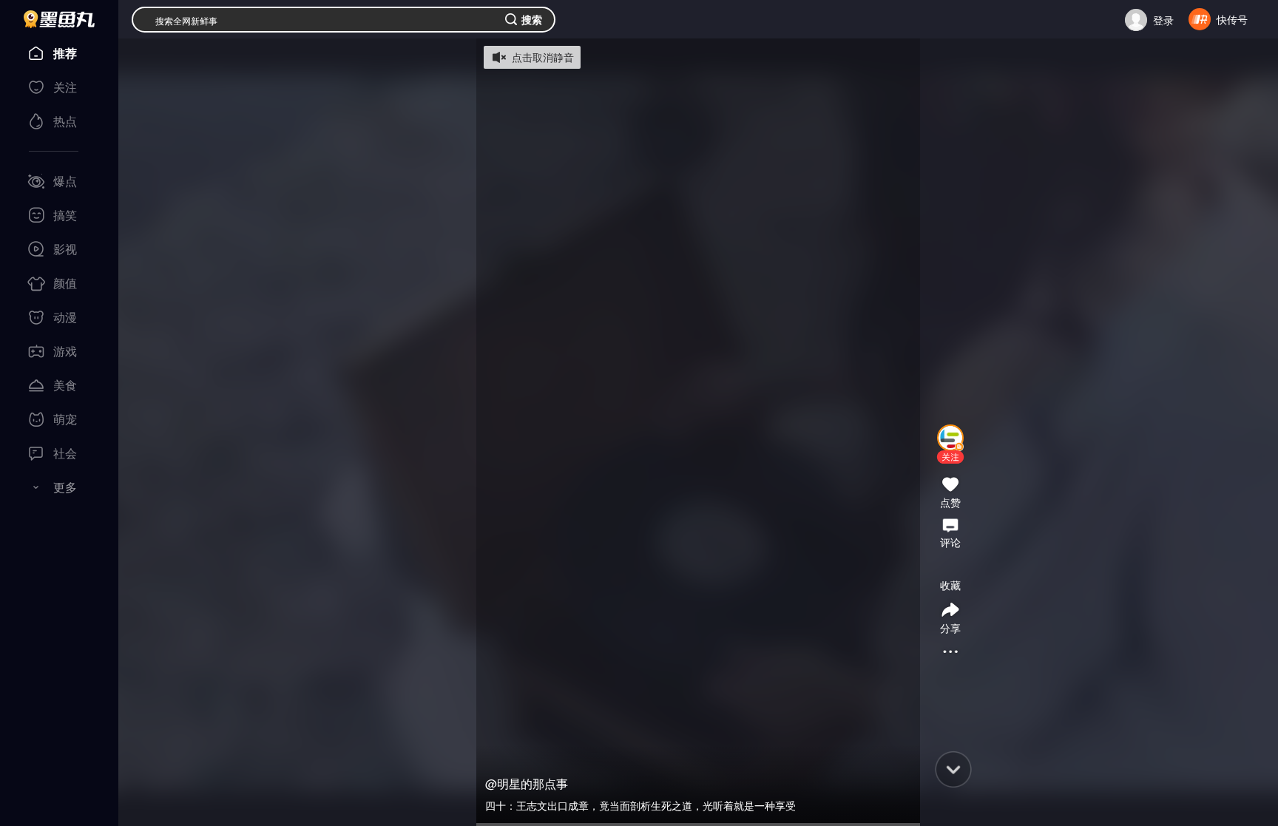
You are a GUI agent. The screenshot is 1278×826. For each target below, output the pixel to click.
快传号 (1232, 19)
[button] (950, 457)
